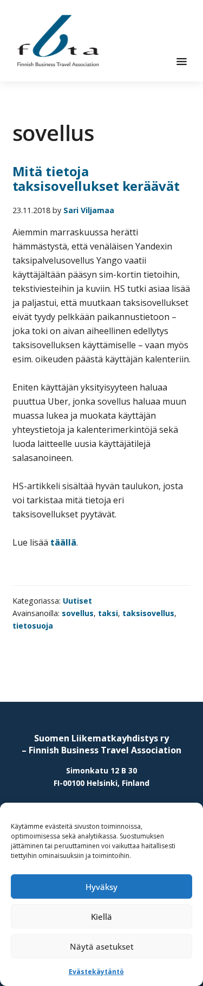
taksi (108, 613)
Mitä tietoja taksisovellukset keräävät (96, 178)
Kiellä (101, 916)
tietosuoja (32, 625)
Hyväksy (101, 886)
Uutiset (77, 601)
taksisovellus (148, 613)
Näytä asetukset (102, 946)
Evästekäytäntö (96, 971)
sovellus (78, 613)
